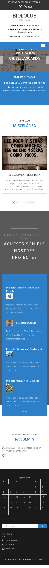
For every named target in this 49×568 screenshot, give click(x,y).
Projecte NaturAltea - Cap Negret (24, 349)
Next (26, 99)
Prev (22, 99)
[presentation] (3, 455)
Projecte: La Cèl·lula (25, 322)
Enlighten (40, 559)
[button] (14, 202)
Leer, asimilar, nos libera (24, 175)
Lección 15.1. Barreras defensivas (24, 82)
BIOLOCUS (24, 15)
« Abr (4, 519)
